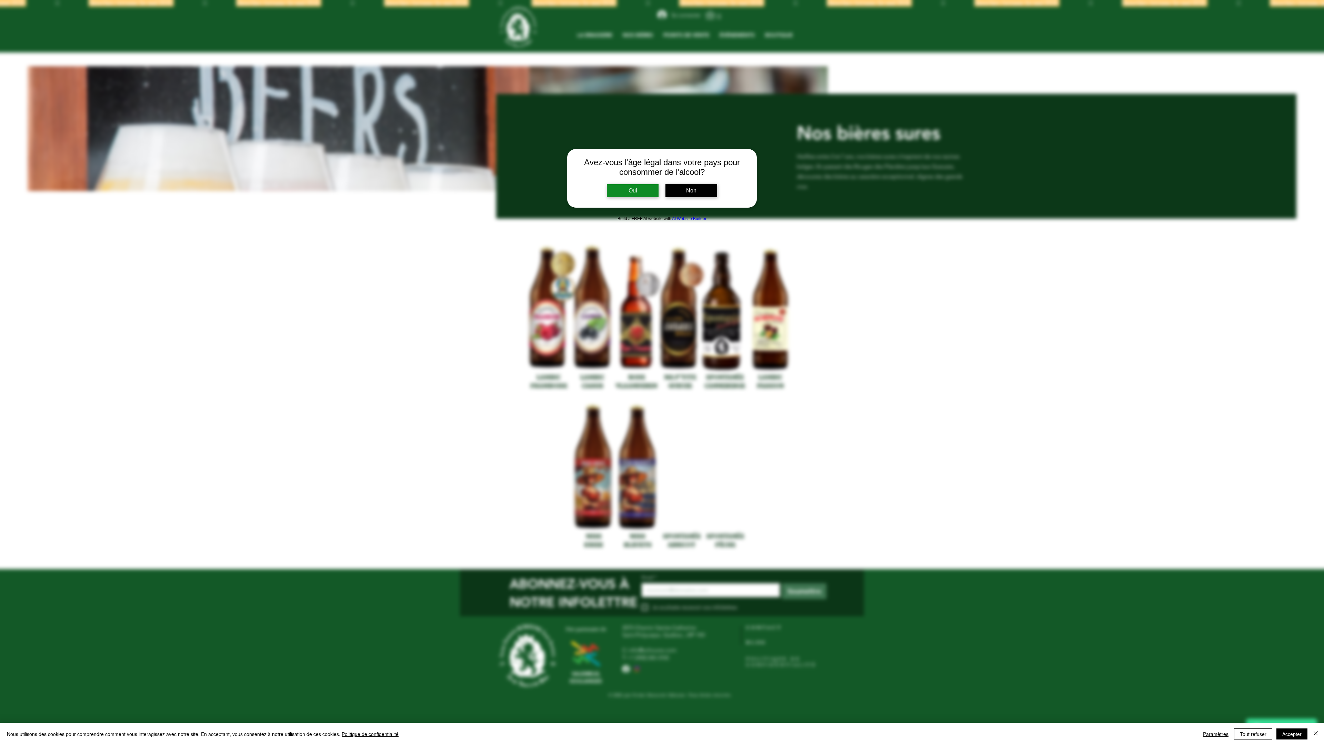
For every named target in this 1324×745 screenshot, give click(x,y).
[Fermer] (1316, 733)
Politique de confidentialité (370, 734)
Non (691, 190)
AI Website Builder (689, 218)
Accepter (1292, 734)
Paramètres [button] (1215, 734)
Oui (633, 190)
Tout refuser (1253, 734)
